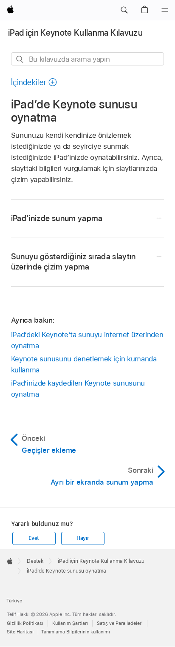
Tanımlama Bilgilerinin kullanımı (75, 632)
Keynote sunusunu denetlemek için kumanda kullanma (84, 364)
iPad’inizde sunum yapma (57, 218)
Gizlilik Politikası (25, 623)
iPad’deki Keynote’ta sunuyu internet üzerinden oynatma (87, 340)
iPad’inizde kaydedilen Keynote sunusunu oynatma (78, 388)
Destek (35, 561)
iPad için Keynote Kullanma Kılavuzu (75, 33)
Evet (33, 538)
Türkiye (14, 601)
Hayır (82, 538)
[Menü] (165, 10)
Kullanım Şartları (70, 623)
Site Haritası (20, 632)
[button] (124, 10)
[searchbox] (87, 58)
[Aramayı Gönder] (20, 59)
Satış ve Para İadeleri (120, 623)
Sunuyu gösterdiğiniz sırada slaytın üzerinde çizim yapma (73, 262)
